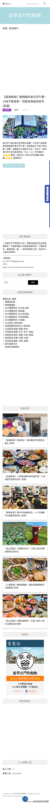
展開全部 (7, 299)
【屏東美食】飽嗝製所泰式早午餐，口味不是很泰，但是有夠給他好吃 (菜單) (25, 101)
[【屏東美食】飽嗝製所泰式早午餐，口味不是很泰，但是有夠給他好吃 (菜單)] (25, 127)
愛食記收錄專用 (12, 347)
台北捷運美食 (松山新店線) (17, 314)
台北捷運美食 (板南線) (15, 311)
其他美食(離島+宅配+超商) (17, 341)
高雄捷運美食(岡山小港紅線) (17, 326)
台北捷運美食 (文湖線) (15, 320)
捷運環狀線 (10, 302)
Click (47, 194)
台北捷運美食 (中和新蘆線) (17, 317)
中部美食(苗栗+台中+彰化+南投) (19, 332)
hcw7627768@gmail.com (13, 261)
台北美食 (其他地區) (14, 323)
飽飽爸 (16, 110)
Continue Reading (14, 165)
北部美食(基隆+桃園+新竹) (17, 329)
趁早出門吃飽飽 (25, 15)
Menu (8, 4)
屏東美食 (7, 110)
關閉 (14, 299)
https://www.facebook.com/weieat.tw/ (18, 267)
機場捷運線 (10, 305)
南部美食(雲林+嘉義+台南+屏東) (19, 335)
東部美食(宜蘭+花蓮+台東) (17, 338)
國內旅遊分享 (11, 344)
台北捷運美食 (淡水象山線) (17, 308)
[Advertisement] (25, 67)
